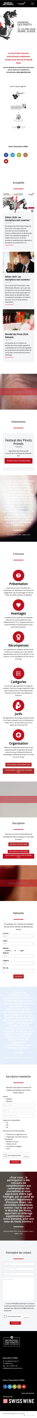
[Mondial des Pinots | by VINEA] (10, 3)
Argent (21, 950)
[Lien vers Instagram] (25, 155)
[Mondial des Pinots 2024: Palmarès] (18, 319)
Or (15, 950)
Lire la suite (9, 245)
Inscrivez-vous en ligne (18, 844)
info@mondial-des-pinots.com (12, 1368)
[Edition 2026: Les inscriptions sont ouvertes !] (18, 202)
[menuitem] (31, 3)
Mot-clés (5, 968)
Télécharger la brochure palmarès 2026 (18, 771)
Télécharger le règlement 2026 (18, 764)
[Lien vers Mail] (19, 155)
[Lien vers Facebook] (6, 155)
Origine (5, 941)
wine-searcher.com (24, 72)
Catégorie (6, 960)
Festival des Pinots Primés (18, 442)
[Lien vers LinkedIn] (12, 155)
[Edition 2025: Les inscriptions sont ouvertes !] (18, 262)
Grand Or (8, 950)
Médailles (6, 948)
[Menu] (31, 3)
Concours (6, 933)
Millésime (6, 953)
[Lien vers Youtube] (6, 161)
